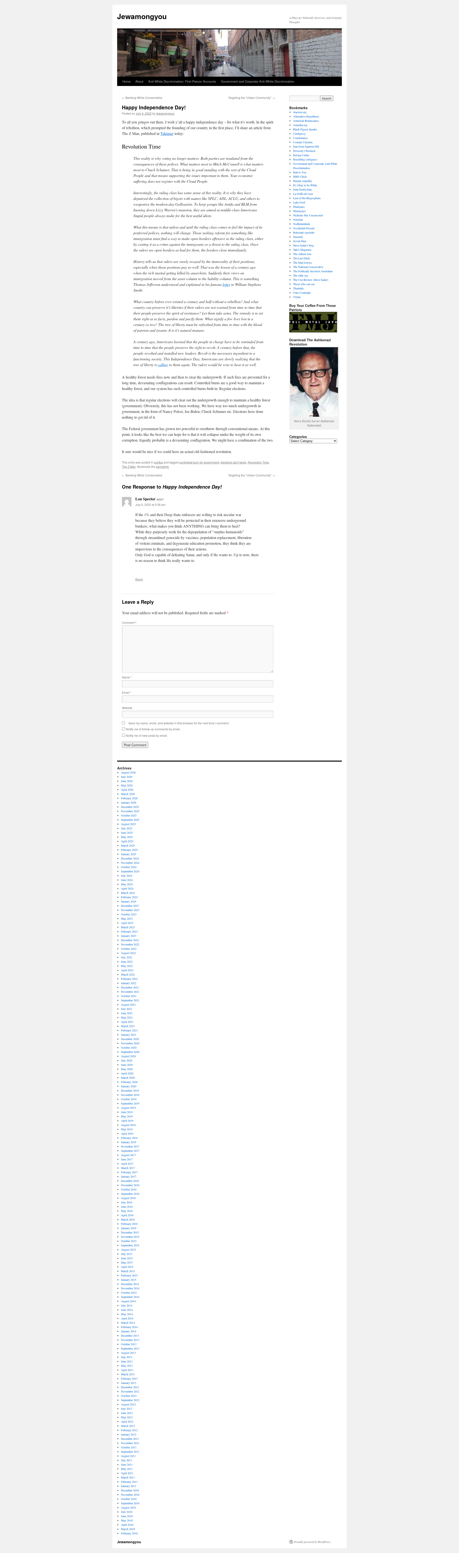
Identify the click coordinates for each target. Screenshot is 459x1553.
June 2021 (127, 1013)
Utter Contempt (302, 292)
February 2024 (129, 897)
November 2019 (130, 1095)
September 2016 (130, 1193)
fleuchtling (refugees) (305, 159)
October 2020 (129, 1047)
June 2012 (127, 1413)
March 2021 (128, 1026)
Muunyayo (299, 211)
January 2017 (128, 1176)
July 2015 (126, 1254)
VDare (297, 297)
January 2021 (128, 1034)
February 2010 (129, 1533)
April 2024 (127, 888)
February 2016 (129, 1224)
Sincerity (298, 237)
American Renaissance (306, 121)
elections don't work (233, 462)
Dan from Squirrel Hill (306, 146)
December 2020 (130, 1039)
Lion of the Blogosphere (307, 198)
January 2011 (128, 1486)
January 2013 (128, 1383)
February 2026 (129, 798)
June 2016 (127, 1206)
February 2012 (129, 1430)
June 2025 (127, 832)
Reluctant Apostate (303, 232)
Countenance (300, 138)
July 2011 (126, 1460)
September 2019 (130, 1103)
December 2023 (130, 905)
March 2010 (128, 1529)
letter (226, 284)
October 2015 (129, 1241)
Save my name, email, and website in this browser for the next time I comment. (178, 723)
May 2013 (127, 1365)
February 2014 (129, 1327)
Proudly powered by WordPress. (312, 1542)
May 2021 (127, 1017)
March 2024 (128, 893)
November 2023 (130, 910)
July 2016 (126, 1202)
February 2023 (129, 931)
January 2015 (128, 1279)
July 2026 (126, 777)
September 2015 (130, 1245)
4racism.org (299, 112)
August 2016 (128, 1198)
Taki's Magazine (302, 249)
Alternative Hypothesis (306, 116)
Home (126, 81)
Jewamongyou (142, 16)
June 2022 (127, 961)
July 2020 (126, 1060)
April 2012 (127, 1421)
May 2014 (127, 1314)
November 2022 (130, 944)
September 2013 (130, 1348)
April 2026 (127, 789)
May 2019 (127, 1116)
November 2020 (130, 1043)
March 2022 (128, 974)
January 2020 (128, 1086)
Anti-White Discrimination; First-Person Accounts (182, 81)
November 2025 (130, 811)
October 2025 (129, 815)
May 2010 (127, 1520)
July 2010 (126, 1512)
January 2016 (128, 1228)
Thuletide (298, 288)
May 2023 (127, 918)
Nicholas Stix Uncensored (308, 215)
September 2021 (130, 1000)
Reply (139, 579)
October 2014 (129, 1292)
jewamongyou (165, 113)
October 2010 (129, 1499)
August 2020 (128, 1056)
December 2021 (130, 987)
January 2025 (128, 854)
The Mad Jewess (302, 262)
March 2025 (128, 845)
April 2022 (127, 970)
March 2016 (128, 1219)
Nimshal (298, 219)
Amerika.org (300, 125)
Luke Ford (299, 202)
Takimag (167, 133)
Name (127, 677)
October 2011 (129, 1447)
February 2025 (129, 850)
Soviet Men (299, 241)
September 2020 (130, 1052)
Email (126, 692)
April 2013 (127, 1370)
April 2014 (127, 1318)
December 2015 (130, 1232)
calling (163, 364)
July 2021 (126, 1009)
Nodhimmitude (301, 224)
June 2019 (127, 1112)
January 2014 (128, 1331)
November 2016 (130, 1185)
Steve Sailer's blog (303, 245)
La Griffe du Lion (303, 194)
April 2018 (127, 1133)
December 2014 (130, 1284)
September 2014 (130, 1297)
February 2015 (129, 1275)
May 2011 (127, 1469)
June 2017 (127, 1159)
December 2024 (130, 858)
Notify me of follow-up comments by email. (153, 729)
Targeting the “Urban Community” (251, 98)
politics (158, 462)
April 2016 (127, 1215)
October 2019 (129, 1099)
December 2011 (130, 1439)
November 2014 (130, 1288)
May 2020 (127, 1069)
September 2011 (130, 1451)
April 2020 (127, 1073)
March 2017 (128, 1168)
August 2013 (128, 1353)
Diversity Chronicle (304, 151)
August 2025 (128, 824)
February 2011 (129, 1482)
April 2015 (127, 1267)
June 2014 (127, 1310)
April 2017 (127, 1163)
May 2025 (127, 837)
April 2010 (127, 1524)
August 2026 (128, 772)
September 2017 (130, 1151)
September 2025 (130, 820)
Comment (129, 622)
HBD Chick (300, 176)
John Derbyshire (302, 189)
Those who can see (304, 284)
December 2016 (130, 1181)
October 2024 (129, 867)
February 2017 (129, 1172)
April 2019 (127, 1120)
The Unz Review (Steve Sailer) (310, 280)
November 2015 (130, 1236)
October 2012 (129, 1396)
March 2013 (128, 1374)
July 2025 (126, 828)
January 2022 (128, 983)
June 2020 (127, 1065)
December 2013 (130, 1335)
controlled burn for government (199, 462)
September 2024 (130, 871)
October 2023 (129, 914)
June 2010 (127, 1516)
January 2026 (128, 802)
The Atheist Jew (302, 254)
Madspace (299, 206)
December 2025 (130, 807)
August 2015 (128, 1249)
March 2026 (128, 794)
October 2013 (129, 1344)
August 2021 (128, 1004)
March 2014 (128, 1322)
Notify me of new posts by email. (147, 735)
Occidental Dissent (303, 228)
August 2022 (128, 953)
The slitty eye (300, 275)
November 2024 (130, 863)
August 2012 (128, 1404)
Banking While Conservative (142, 98)
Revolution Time (258, 462)
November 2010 (130, 1494)
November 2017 (130, 1146)
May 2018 (127, 1129)
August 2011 (128, 1456)
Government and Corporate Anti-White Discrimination (257, 81)
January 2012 (128, 1434)
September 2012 (130, 1400)
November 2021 (130, 991)
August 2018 (128, 1125)
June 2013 (127, 1361)
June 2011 (127, 1464)
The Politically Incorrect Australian (313, 271)
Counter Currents (303, 142)
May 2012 (127, 1417)
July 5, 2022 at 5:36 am (150, 504)
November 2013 (130, 1340)
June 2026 (127, 781)
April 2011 (127, 1473)
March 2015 (128, 1271)
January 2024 (128, 901)
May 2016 (127, 1211)
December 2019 (130, 1090)
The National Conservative (308, 267)
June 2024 (127, 880)
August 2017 (128, 1155)
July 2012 (126, 1408)
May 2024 (127, 884)
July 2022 (126, 957)
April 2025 (127, 841)
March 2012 (128, 1426)
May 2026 (127, 785)
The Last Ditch (301, 258)
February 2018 (129, 1138)
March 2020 (128, 1077)
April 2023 (127, 923)
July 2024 (126, 875)
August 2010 (128, 1507)
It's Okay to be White (305, 185)
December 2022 (130, 940)
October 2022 (129, 948)
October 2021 (129, 996)
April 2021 (127, 1022)
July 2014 (126, 1305)
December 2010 (130, 1490)
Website (127, 708)
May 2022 (127, 966)
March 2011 (128, 1477)
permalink (162, 466)
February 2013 (129, 1378)
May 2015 (127, 1262)
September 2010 (130, 1503)
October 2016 (129, 1189)
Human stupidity (302, 181)
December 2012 (130, 1387)
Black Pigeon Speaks (305, 129)
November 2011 (130, 1443)
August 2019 (128, 1108)
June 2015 (127, 1258)
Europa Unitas (301, 155)
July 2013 (126, 1357)
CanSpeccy (299, 133)
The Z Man (129, 466)
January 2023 (128, 936)
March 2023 (128, 927)
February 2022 (129, 979)
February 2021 (129, 1030)
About (139, 81)
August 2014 (128, 1301)
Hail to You (299, 172)
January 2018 (128, 1142)
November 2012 (130, 1391)
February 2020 (129, 1082)
